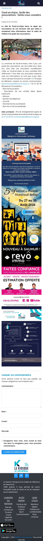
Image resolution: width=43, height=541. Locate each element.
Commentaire (8, 386)
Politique (21, 507)
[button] (16, 476)
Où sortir (8, 520)
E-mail (5, 421)
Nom (4, 411)
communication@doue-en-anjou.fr (15, 84)
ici (32, 78)
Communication (22, 514)
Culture (21, 509)
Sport (21, 512)
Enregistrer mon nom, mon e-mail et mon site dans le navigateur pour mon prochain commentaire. (22, 443)
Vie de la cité (6, 8)
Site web (5, 431)
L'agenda (8, 517)
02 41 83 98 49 (7, 117)
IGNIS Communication (24, 537)
